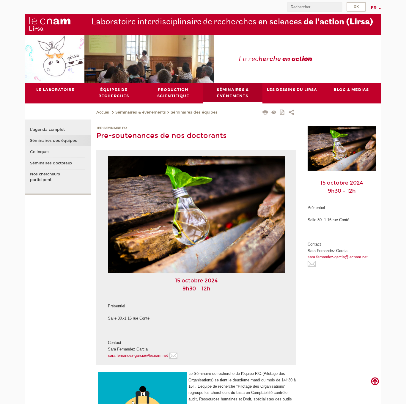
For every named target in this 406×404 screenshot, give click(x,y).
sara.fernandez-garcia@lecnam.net (138, 355)
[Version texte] (273, 113)
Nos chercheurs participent (45, 177)
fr (374, 7)
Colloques (40, 152)
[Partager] (291, 113)
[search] (314, 7)
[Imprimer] (265, 113)
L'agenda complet (47, 129)
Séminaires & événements (140, 112)
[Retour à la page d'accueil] (49, 24)
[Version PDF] (282, 113)
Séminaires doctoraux (51, 163)
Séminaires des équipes (194, 112)
